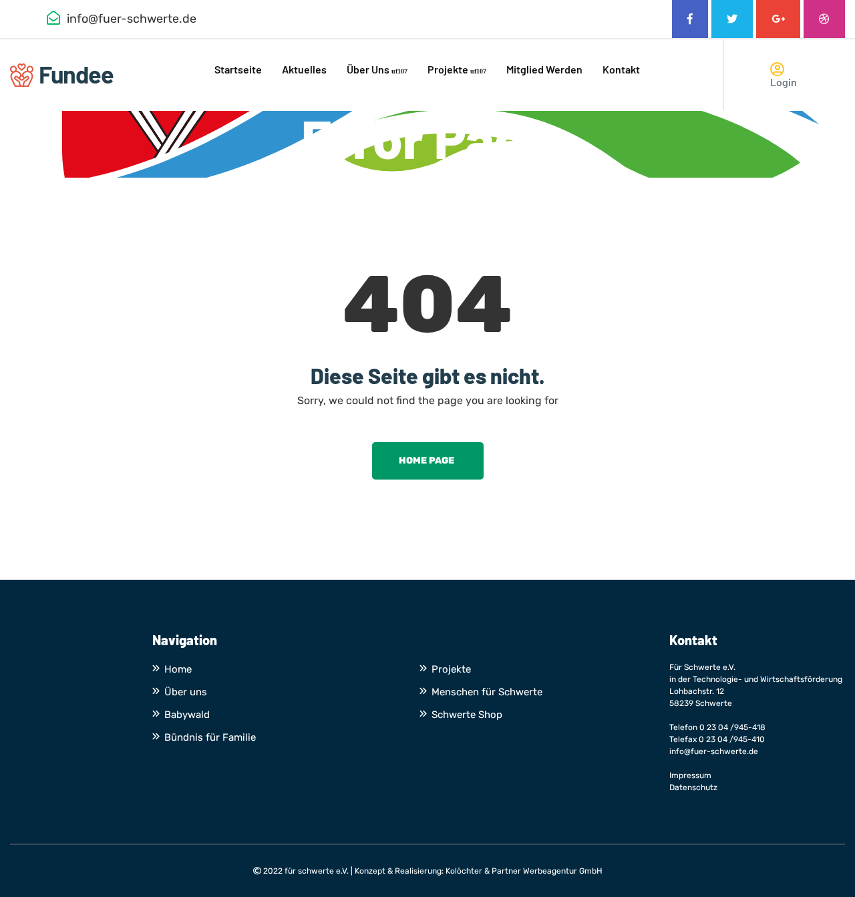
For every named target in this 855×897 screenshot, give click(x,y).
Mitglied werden (544, 69)
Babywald (187, 715)
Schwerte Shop (467, 715)
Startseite (238, 69)
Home (178, 669)
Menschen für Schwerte (487, 692)
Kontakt (621, 69)
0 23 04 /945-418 (732, 727)
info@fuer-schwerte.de (713, 751)
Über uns (368, 69)
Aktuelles (304, 69)
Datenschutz (693, 787)
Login (783, 81)
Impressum (690, 775)
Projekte (448, 69)
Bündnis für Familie (210, 737)
